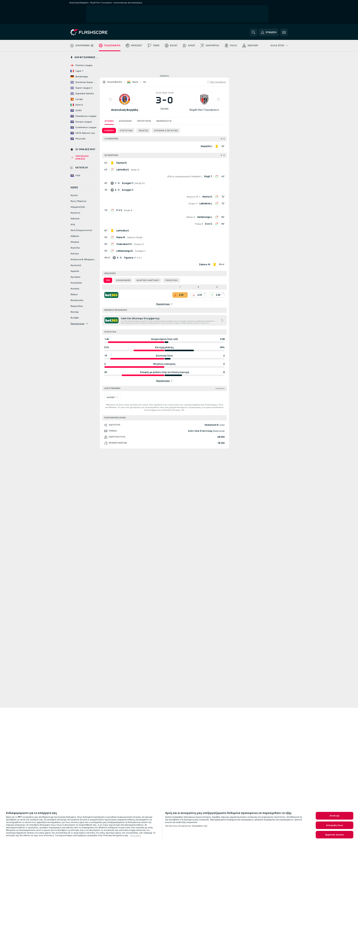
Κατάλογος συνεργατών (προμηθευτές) (186, 825)
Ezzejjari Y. (140, 250)
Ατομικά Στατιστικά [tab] (166, 130)
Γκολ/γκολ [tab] (171, 280)
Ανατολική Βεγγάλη (124, 110)
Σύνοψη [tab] (109, 130)
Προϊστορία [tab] (144, 121)
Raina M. (120, 237)
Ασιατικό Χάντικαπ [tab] (147, 280)
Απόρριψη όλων (334, 825)
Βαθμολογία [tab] (164, 121)
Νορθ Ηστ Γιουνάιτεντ (204, 110)
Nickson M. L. (194, 196)
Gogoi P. (193, 203)
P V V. (119, 210)
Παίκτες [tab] (143, 130)
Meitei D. (207, 196)
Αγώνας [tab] (109, 121)
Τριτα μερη (135, 835)
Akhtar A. (191, 217)
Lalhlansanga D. (124, 250)
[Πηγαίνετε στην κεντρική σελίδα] (96, 32)
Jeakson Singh (134, 237)
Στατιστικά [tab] (126, 130)
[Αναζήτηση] (253, 32)
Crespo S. (139, 244)
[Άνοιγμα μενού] (284, 32)
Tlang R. (199, 223)
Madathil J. (196, 176)
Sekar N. (135, 169)
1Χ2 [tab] (108, 280)
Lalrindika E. (122, 169)
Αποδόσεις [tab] (125, 121)
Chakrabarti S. (124, 244)
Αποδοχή (334, 815)
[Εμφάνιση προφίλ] (124, 99)
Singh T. (208, 176)
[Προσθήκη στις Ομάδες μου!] (110, 99)
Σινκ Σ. (209, 223)
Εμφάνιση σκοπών (334, 834)
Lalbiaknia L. (206, 203)
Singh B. (139, 183)
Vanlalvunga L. (205, 217)
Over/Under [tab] (123, 280)
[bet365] (111, 295)
